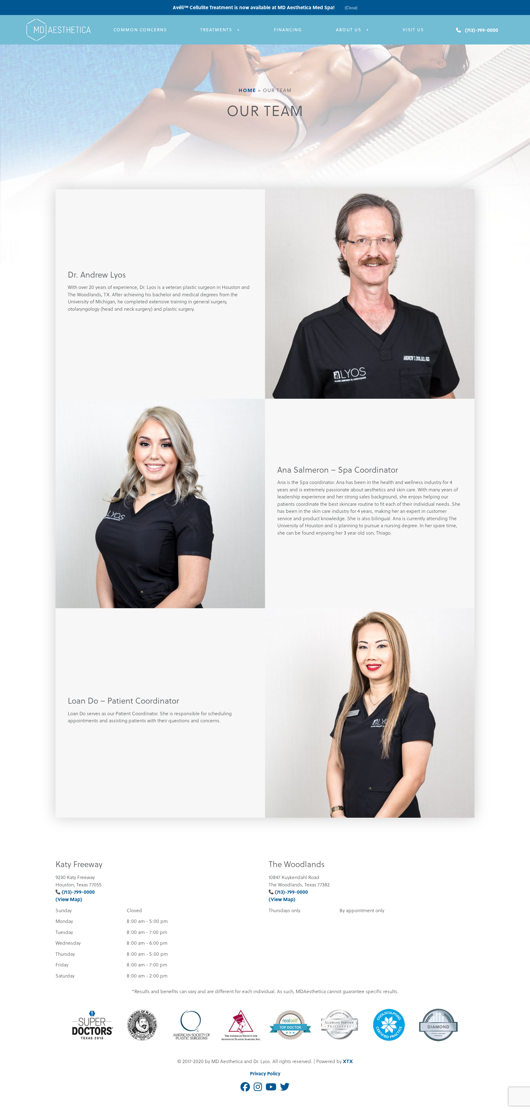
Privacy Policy (265, 1073)
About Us (348, 30)
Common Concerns (140, 30)
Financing (288, 30)
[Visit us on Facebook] (245, 1087)
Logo (66, 30)
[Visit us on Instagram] (258, 1087)
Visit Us (413, 30)
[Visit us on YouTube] (271, 1087)
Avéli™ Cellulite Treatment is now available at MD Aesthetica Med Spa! (254, 7)
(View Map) (69, 899)
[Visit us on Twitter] (285, 1087)
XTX (348, 1061)
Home (247, 90)
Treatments (216, 30)
